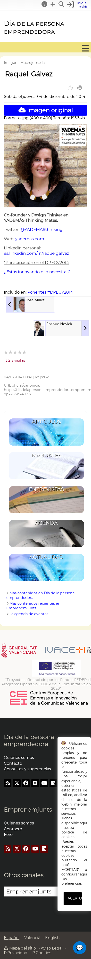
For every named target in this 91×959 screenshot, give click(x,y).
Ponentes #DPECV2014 (50, 292)
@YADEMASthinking (41, 229)
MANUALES (46, 455)
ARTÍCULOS (46, 421)
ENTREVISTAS (46, 489)
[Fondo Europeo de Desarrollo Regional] (56, 675)
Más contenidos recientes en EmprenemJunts (33, 605)
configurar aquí (74, 874)
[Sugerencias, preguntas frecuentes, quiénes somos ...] (44, 4)
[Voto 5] (24, 352)
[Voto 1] (6, 352)
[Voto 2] (10, 352)
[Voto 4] (20, 352)
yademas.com (29, 238)
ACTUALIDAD (46, 557)
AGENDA (46, 523)
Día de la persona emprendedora (34, 27)
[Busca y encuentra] (61, 4)
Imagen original (49, 110)
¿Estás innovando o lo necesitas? (37, 271)
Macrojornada (32, 62)
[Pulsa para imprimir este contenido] (79, 87)
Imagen (10, 62)
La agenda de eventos (28, 614)
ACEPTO (75, 898)
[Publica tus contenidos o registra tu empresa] (53, 4)
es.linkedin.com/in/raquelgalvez (36, 253)
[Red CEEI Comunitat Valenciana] (49, 704)
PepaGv (42, 377)
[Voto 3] (15, 352)
